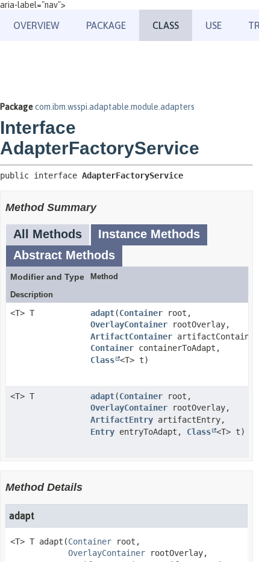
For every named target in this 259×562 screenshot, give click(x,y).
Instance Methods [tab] (149, 234)
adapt (102, 313)
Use (213, 25)
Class (102, 360)
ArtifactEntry (121, 420)
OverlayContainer (128, 324)
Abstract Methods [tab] (64, 255)
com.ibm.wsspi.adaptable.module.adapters (115, 107)
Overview (36, 25)
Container (141, 313)
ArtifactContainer (131, 336)
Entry (102, 432)
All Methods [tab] (47, 234)
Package (106, 25)
